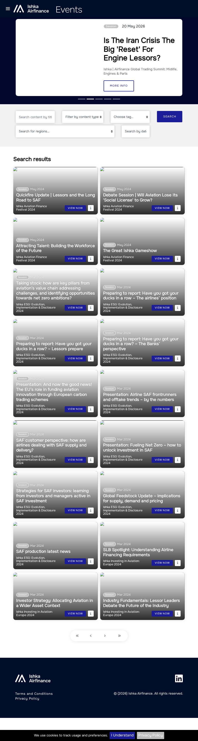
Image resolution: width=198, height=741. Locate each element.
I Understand (122, 735)
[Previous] (91, 636)
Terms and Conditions (34, 694)
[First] (77, 636)
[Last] (120, 636)
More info (119, 86)
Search (169, 116)
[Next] (105, 636)
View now (75, 208)
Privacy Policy (150, 735)
